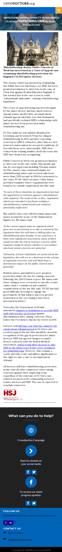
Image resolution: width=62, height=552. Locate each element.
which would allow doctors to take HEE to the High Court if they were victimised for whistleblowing (29, 347)
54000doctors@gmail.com (20, 539)
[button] (58, 10)
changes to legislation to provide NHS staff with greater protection (30, 312)
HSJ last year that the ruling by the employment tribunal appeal (30, 327)
